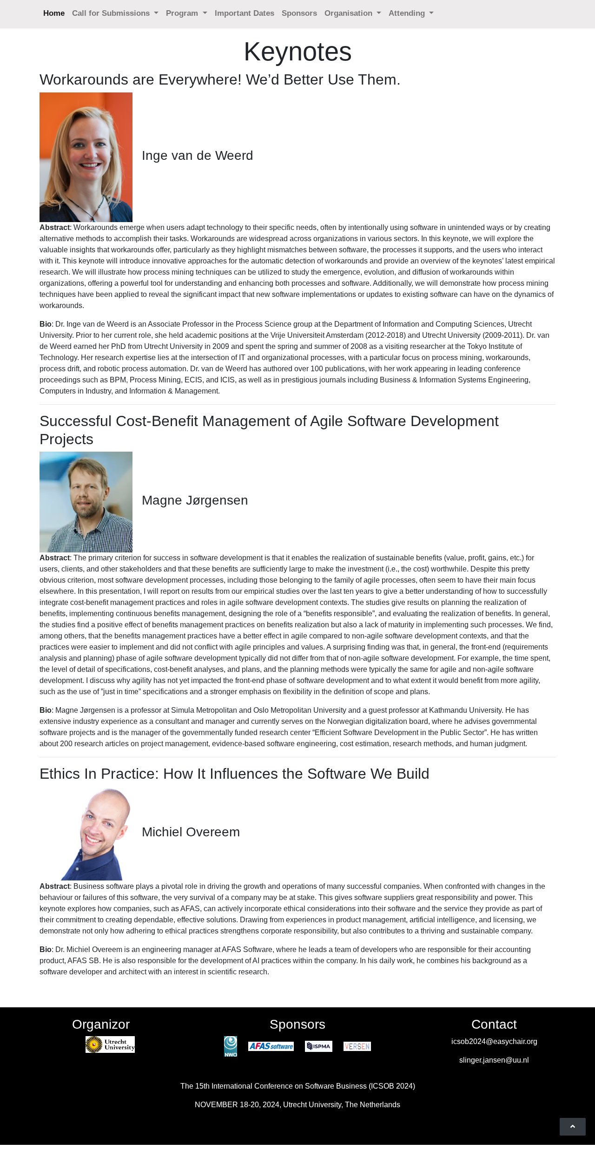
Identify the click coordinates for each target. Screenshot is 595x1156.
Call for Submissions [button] (112, 13)
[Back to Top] (573, 1127)
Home (54, 13)
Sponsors (299, 13)
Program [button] (183, 13)
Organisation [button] (349, 13)
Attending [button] (408, 13)
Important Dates (244, 13)
